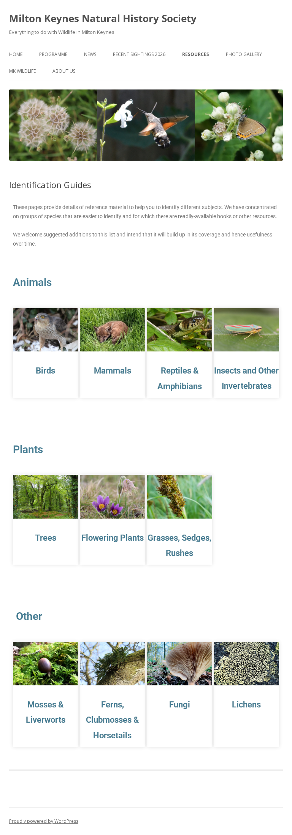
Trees (45, 538)
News (90, 54)
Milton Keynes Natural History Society (103, 18)
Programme (53, 54)
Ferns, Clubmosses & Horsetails (112, 720)
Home (15, 54)
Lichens (246, 704)
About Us (63, 71)
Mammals (112, 370)
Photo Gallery (244, 54)
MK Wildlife (22, 71)
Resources (195, 54)
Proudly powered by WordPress (43, 821)
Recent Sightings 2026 (139, 54)
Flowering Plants (112, 538)
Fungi (179, 704)
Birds (45, 370)
